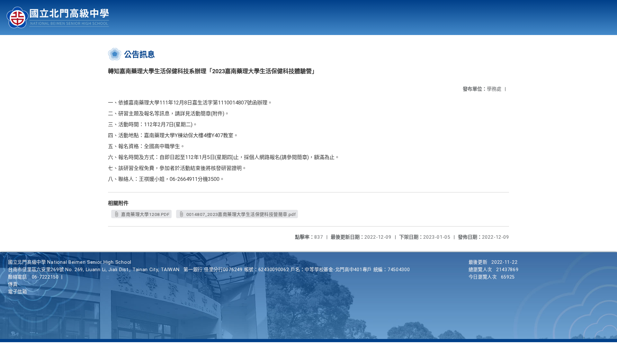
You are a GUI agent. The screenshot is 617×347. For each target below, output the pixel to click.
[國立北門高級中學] (57, 17)
